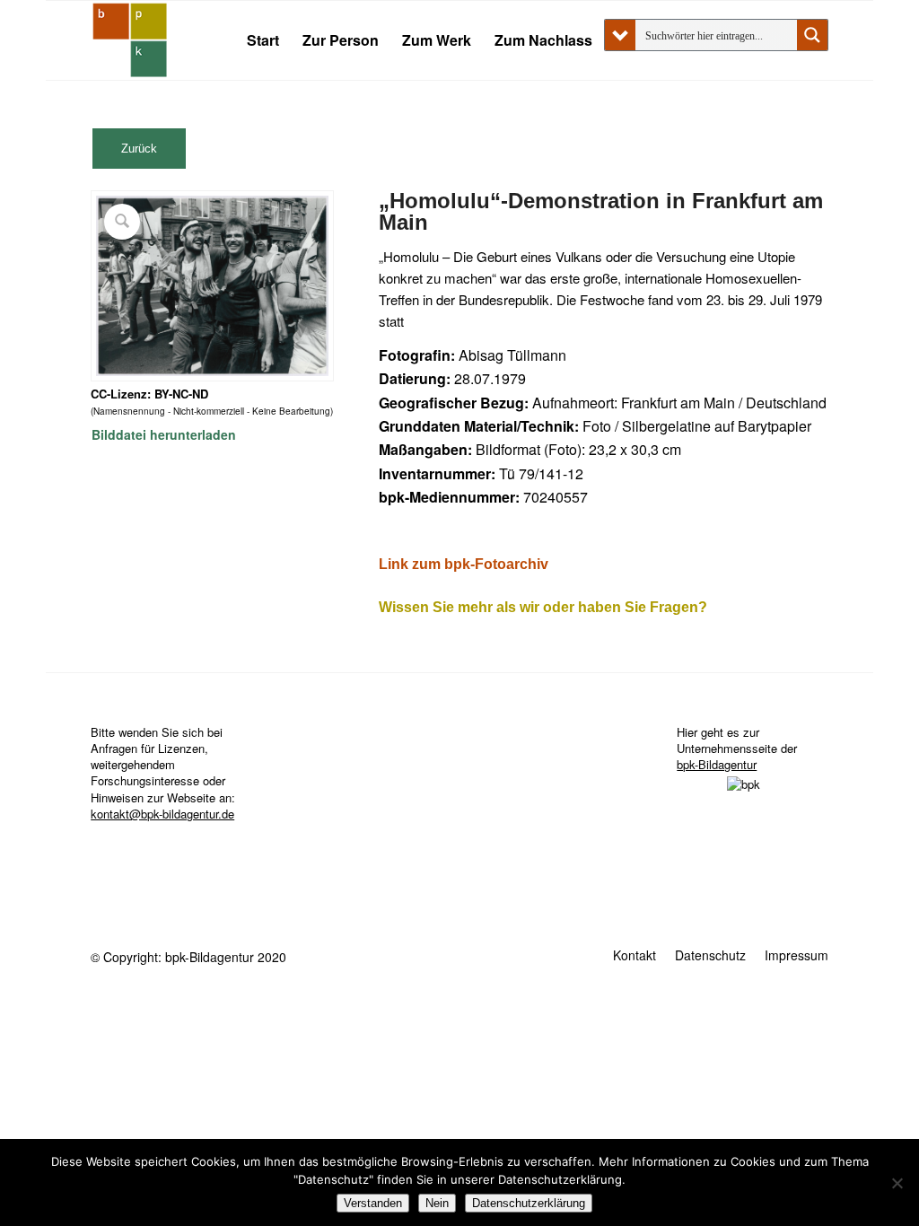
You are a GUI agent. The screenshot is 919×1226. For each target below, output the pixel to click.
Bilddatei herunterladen (164, 434)
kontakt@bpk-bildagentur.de (162, 813)
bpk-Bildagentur (717, 764)
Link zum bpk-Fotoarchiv (463, 564)
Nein (437, 1203)
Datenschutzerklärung (528, 1203)
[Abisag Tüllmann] (130, 40)
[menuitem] (263, 40)
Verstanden (373, 1203)
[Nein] (897, 1183)
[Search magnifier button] (812, 35)
